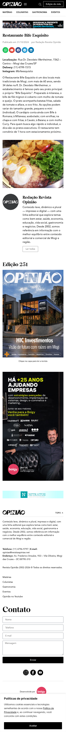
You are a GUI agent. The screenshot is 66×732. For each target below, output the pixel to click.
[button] (5, 50)
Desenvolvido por (27, 691)
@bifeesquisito (24, 71)
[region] (33, 713)
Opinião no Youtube (13, 596)
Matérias (7, 12)
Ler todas (30, 249)
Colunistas (22, 12)
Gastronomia (39, 12)
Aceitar (33, 725)
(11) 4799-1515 (22, 67)
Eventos (55, 12)
